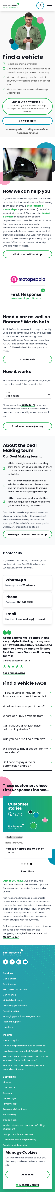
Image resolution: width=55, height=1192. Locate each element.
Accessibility (9, 1114)
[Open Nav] (49, 5)
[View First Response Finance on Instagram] (18, 961)
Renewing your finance (15, 1005)
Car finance (9, 984)
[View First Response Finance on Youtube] (25, 961)
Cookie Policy (10, 1119)
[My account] (40, 5)
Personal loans (11, 1010)
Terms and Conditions (15, 1109)
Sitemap (7, 1082)
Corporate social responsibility (19, 1139)
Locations (8, 1027)
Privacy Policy (10, 1103)
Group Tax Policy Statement (18, 1134)
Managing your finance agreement (22, 1016)
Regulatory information (15, 1145)
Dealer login (9, 1098)
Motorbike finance (13, 1000)
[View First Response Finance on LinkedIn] (12, 961)
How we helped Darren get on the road (24, 1045)
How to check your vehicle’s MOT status (24, 1051)
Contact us (9, 1087)
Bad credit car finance (15, 989)
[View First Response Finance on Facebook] (5, 961)
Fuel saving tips (11, 1040)
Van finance (9, 994)
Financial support (12, 1021)
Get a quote (10, 978)
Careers (7, 1093)
